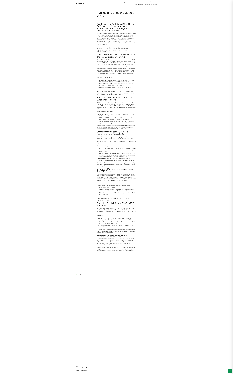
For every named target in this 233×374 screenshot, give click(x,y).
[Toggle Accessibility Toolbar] (230, 371)
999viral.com (80, 3)
